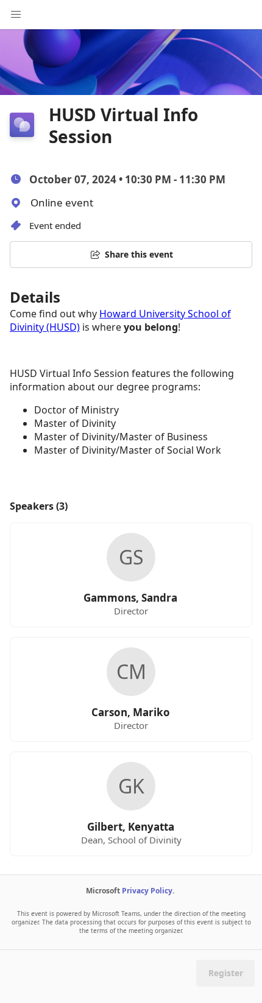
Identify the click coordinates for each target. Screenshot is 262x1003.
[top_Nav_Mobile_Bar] (16, 14)
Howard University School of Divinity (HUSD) (120, 320)
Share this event (139, 254)
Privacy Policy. (148, 890)
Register (225, 973)
